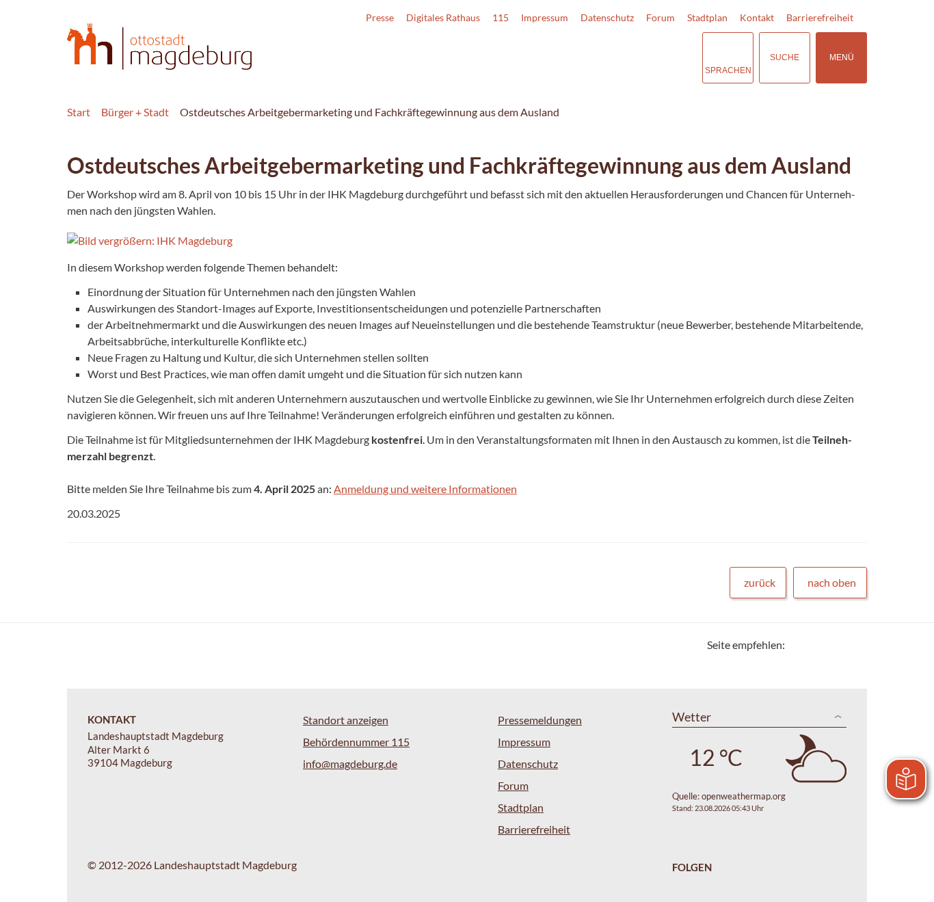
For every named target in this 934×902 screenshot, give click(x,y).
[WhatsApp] (851, 644)
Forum (660, 17)
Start (78, 111)
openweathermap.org (744, 796)
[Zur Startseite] (159, 47)
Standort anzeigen (345, 719)
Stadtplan (707, 17)
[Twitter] (800, 644)
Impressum (544, 17)
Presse (380, 17)
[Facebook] (817, 644)
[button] (425, 241)
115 (500, 17)
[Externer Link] (596, 57)
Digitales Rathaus (443, 17)
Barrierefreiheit (819, 17)
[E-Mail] (834, 644)
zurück (759, 582)
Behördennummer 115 (356, 741)
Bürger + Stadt (135, 111)
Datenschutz (607, 17)
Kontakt (757, 17)
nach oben (832, 582)
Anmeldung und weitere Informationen (425, 488)
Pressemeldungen (540, 719)
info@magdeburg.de (350, 763)
